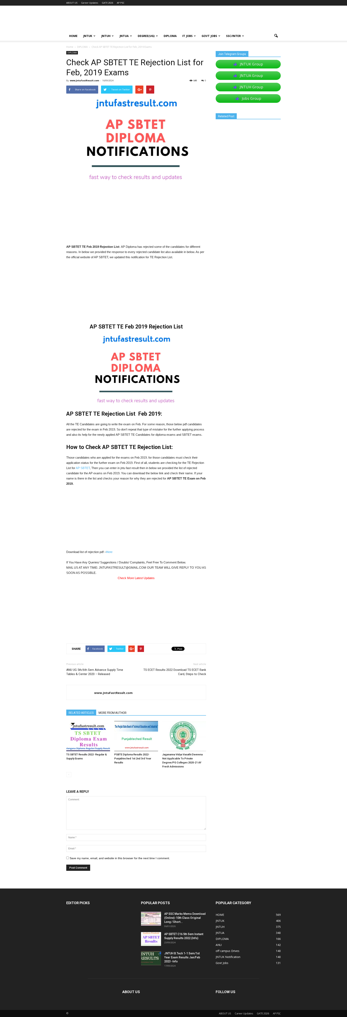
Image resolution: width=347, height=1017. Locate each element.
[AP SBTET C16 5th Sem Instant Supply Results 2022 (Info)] (151, 939)
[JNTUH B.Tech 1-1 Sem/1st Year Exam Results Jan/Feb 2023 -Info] (151, 958)
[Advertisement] (136, 214)
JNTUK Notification (228, 957)
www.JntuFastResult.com (84, 80)
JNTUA (124, 36)
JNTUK (87, 36)
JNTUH (105, 36)
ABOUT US (71, 2)
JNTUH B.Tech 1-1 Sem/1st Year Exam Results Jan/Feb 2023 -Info (182, 957)
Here (109, 552)
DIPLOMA (72, 52)
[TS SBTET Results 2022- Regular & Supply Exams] (88, 736)
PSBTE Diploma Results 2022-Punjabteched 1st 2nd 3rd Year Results (132, 758)
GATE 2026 (107, 2)
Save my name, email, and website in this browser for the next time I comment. (120, 858)
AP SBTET (83, 468)
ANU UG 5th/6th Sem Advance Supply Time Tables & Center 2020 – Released (94, 672)
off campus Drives (227, 951)
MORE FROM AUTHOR (113, 712)
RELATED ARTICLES (81, 712)
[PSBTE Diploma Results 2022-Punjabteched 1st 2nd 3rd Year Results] (136, 736)
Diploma (170, 36)
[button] (276, 36)
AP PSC (120, 2)
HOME (73, 36)
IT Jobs (187, 36)
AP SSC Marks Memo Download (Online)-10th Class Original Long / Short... (185, 917)
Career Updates (89, 2)
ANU (219, 945)
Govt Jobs (209, 36)
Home (69, 47)
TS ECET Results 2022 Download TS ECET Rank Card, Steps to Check (174, 672)
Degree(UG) (146, 36)
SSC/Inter (233, 36)
